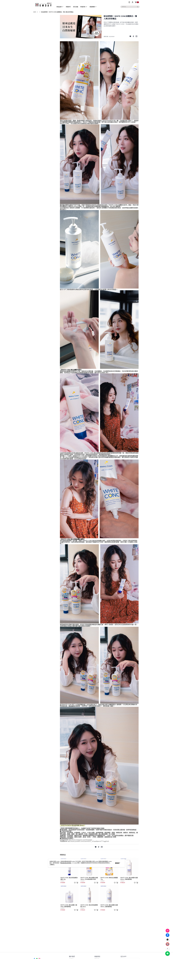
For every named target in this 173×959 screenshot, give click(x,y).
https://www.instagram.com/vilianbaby (80, 840)
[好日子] (43, 5)
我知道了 (117, 863)
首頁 (34, 12)
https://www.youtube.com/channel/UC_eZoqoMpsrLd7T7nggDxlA (88, 841)
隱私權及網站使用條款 (65, 863)
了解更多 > (52, 864)
